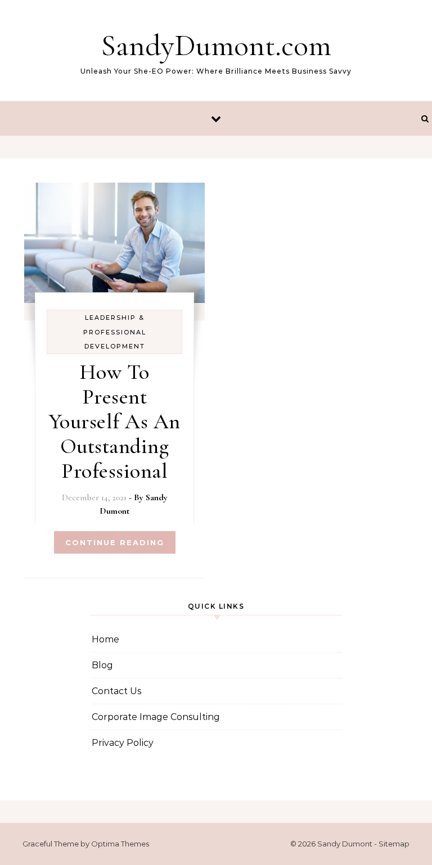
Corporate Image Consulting (156, 717)
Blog (102, 665)
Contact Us (116, 691)
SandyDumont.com (216, 45)
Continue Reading (114, 542)
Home (105, 639)
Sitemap (394, 843)
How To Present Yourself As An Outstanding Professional (115, 421)
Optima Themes (120, 843)
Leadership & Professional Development (114, 332)
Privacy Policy (123, 742)
